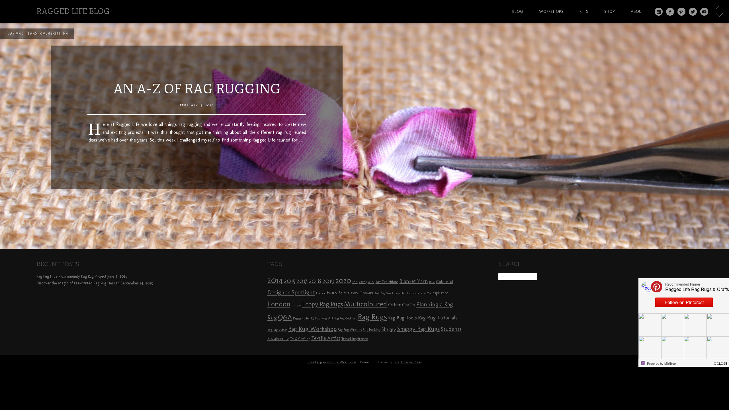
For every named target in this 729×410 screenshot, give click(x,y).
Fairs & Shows (342, 293)
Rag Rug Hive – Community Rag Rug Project (71, 276)
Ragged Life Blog (73, 11)
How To (426, 293)
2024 (371, 282)
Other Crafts (401, 305)
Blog (517, 11)
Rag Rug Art (324, 318)
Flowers (366, 293)
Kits (583, 11)
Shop (609, 11)
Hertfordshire (410, 293)
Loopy (296, 305)
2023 (362, 281)
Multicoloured (365, 304)
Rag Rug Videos (277, 330)
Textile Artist (325, 338)
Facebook (670, 12)
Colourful (444, 281)
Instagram (659, 12)
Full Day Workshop (387, 293)
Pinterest (681, 12)
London (278, 303)
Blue (432, 282)
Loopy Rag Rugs (322, 304)
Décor (320, 293)
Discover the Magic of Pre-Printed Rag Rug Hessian (78, 283)
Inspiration (440, 293)
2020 (343, 280)
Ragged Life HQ (303, 318)
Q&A (285, 317)
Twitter (693, 12)
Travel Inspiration (354, 338)
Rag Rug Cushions (345, 318)
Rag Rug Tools (402, 318)
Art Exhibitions (387, 281)
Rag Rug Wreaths (350, 330)
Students (451, 329)
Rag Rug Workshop (312, 328)
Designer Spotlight (291, 292)
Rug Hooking (371, 330)
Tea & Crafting (300, 339)
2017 (302, 281)
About (638, 11)
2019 (328, 281)
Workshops (551, 11)
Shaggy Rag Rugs (418, 328)
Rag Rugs (372, 316)
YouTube (704, 12)
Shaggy (389, 329)
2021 (355, 282)
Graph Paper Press (407, 362)
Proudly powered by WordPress (331, 362)
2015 (289, 281)
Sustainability (278, 338)
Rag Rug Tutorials (437, 318)
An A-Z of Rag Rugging (196, 89)
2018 (315, 280)
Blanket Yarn (414, 281)
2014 (275, 280)
